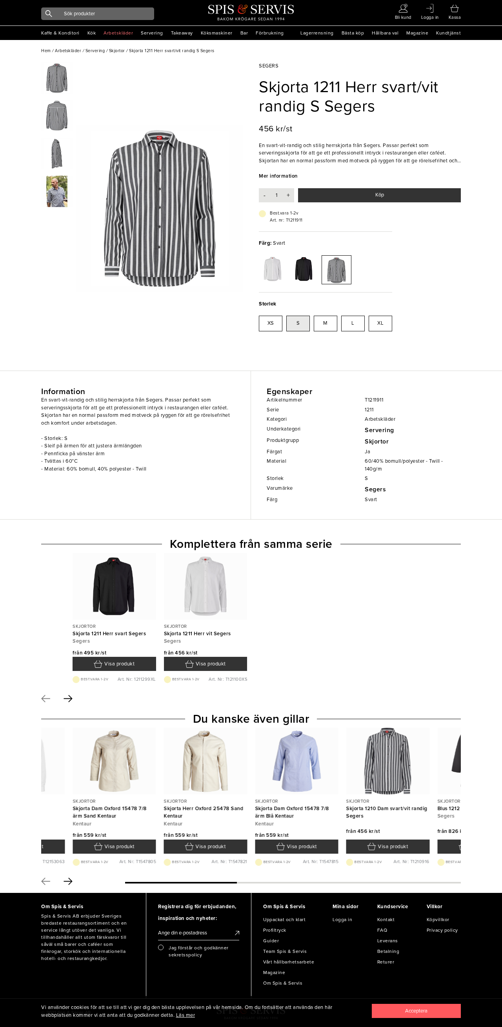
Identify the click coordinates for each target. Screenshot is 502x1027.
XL (380, 323)
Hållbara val (385, 33)
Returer (386, 962)
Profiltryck (274, 930)
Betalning (388, 951)
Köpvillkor (438, 919)
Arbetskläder (118, 33)
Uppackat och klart (284, 919)
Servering (152, 33)
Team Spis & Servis (285, 951)
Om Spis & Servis (282, 983)
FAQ (382, 930)
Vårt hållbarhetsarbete (288, 962)
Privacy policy (442, 930)
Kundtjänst (448, 33)
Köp (379, 195)
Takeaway (182, 33)
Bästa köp (353, 33)
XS (270, 323)
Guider (271, 940)
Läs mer (185, 1015)
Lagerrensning (317, 33)
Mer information (278, 176)
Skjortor (377, 441)
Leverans (387, 940)
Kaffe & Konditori (60, 33)
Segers (375, 489)
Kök (91, 33)
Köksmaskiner (217, 33)
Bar (244, 33)
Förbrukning (270, 33)
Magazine (417, 33)
